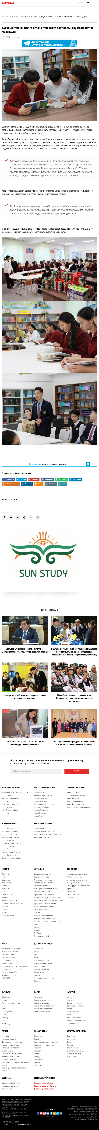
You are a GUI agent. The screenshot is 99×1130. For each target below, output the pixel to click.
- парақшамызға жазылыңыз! (47, 464)
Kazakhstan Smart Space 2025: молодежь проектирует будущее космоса (25, 743)
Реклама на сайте (7, 1123)
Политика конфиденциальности (22, 1123)
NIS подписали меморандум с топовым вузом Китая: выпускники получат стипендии (74, 743)
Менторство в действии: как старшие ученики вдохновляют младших (25, 697)
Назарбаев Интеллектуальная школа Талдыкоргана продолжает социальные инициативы (74, 699)
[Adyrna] (11, 3)
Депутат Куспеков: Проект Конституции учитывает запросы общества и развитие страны (25, 650)
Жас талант (14, 17)
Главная (5, 17)
